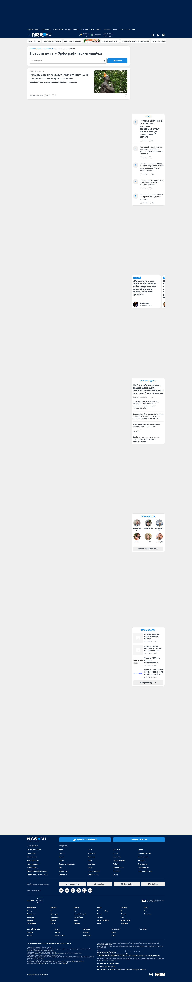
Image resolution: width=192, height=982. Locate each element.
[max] (78, 890)
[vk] (67, 890)
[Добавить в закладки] (126, 95)
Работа (115, 864)
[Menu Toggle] (28, 35)
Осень (115, 853)
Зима (90, 850)
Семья (115, 875)
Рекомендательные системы (106, 966)
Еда (60, 868)
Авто (61, 850)
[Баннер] (91, 41)
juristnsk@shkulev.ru (78, 961)
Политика (117, 857)
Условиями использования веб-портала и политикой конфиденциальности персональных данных (128, 955)
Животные (63, 871)
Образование (93, 875)
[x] (84, 890)
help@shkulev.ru (42, 963)
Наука (90, 868)
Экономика (142, 864)
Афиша (98, 30)
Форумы (76, 30)
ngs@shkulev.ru (51, 960)
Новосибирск (35, 49)
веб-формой (64, 963)
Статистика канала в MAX (37, 875)
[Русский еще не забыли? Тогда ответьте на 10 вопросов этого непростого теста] (110, 81)
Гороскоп (107, 30)
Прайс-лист (31, 853)
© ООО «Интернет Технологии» (37, 974)
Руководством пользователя (106, 952)
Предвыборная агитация (37, 871)
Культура (91, 857)
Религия (116, 871)
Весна (61, 857)
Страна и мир (143, 857)
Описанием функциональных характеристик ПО (112, 954)
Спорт (140, 850)
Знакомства (58, 30)
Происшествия (119, 861)
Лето (90, 861)
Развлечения (118, 868)
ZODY (133, 30)
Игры (127, 30)
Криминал (92, 853)
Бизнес (62, 853)
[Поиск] (153, 35)
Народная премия (145, 871)
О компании (32, 857)
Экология (141, 861)
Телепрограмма (87, 30)
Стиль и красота (144, 853)
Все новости (48, 49)
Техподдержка (32, 868)
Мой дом (91, 864)
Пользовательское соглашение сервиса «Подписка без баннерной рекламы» (121, 969)
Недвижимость (33, 30)
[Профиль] (163, 35)
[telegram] (61, 890)
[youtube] (90, 890)
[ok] (73, 890)
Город (61, 861)
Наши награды (33, 861)
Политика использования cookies (108, 963)
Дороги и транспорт (67, 864)
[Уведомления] (158, 35)
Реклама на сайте (34, 850)
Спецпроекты (143, 868)
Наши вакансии (33, 864)
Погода (68, 30)
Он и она (116, 850)
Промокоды (46, 30)
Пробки (96, 35)
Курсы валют (118, 30)
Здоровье (63, 875)
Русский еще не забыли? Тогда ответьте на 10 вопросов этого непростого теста (59, 76)
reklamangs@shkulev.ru (104, 944)
